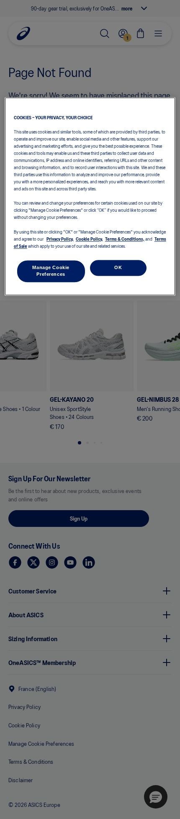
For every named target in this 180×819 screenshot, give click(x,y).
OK (118, 267)
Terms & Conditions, (124, 238)
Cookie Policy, (89, 238)
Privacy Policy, (60, 238)
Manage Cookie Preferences (50, 271)
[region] (90, 196)
